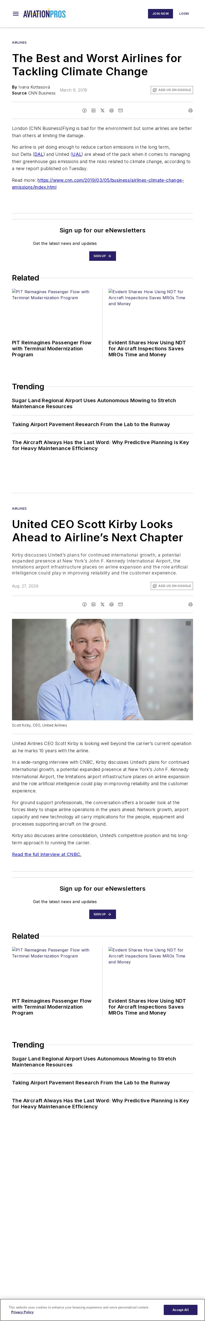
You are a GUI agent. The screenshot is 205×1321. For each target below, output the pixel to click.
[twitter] (102, 110)
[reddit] (111, 110)
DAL (38, 154)
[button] (16, 13)
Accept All (180, 1310)
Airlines (19, 42)
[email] (120, 110)
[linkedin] (93, 110)
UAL (77, 154)
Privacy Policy (22, 1312)
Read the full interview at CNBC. (47, 854)
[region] (102, 1310)
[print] (190, 110)
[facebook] (84, 110)
